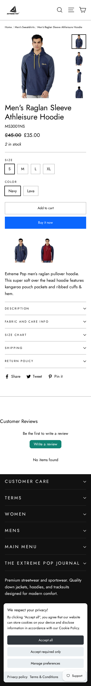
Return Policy (19, 361)
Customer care (27, 481)
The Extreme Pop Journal (42, 563)
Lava (30, 191)
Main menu (21, 547)
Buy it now (45, 222)
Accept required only (46, 651)
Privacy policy (17, 676)
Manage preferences (45, 663)
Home (8, 27)
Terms (13, 498)
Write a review (45, 444)
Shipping (14, 348)
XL (49, 169)
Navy (12, 191)
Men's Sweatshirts (24, 27)
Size (9, 160)
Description (17, 308)
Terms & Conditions (44, 676)
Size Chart (16, 335)
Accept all (46, 640)
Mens (12, 530)
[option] (37, 66)
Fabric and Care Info (27, 321)
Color (11, 182)
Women (15, 514)
